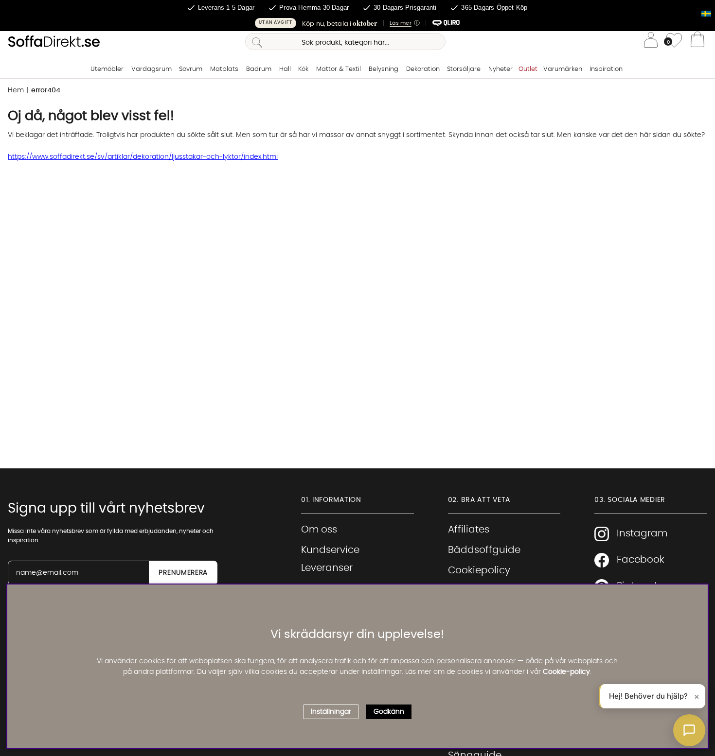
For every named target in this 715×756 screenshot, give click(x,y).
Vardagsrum (151, 69)
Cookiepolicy (479, 570)
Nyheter (500, 69)
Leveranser (327, 568)
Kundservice (330, 550)
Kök (303, 69)
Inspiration (606, 69)
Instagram (642, 533)
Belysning (383, 69)
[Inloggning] (651, 41)
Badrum (258, 69)
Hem (16, 90)
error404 (45, 90)
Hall (285, 69)
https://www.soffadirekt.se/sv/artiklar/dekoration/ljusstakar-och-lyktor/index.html (143, 157)
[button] (357, 23)
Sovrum (190, 69)
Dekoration (423, 69)
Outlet (527, 69)
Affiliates (468, 529)
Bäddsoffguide (484, 550)
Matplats (224, 69)
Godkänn (389, 711)
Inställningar (331, 711)
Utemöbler (107, 69)
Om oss (319, 529)
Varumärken (562, 69)
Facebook (640, 560)
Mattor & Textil (338, 69)
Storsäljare (464, 69)
